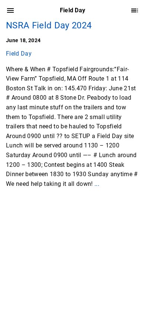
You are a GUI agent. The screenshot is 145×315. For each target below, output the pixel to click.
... (96, 183)
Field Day (19, 53)
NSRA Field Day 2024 (48, 25)
